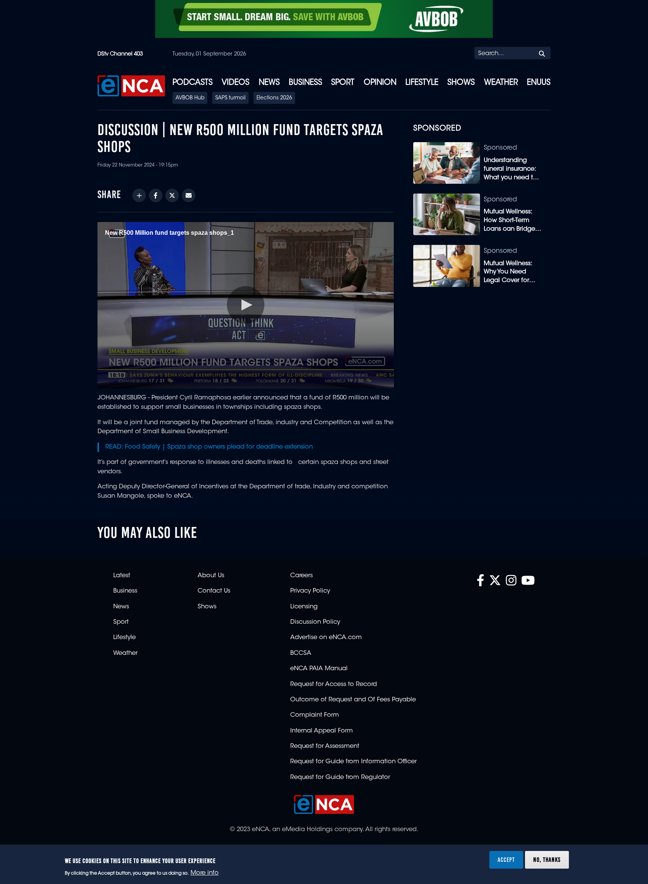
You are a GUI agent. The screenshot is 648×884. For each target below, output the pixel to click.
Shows (461, 83)
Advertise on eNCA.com (326, 638)
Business (305, 83)
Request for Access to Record (333, 684)
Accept (506, 859)
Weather (501, 83)
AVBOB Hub (190, 98)
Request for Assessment (324, 746)
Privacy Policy (310, 591)
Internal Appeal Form (321, 731)
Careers (301, 576)
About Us (211, 576)
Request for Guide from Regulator (340, 777)
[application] (245, 305)
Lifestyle (421, 83)
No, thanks (547, 859)
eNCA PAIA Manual (319, 669)
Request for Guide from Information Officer (353, 762)
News (269, 83)
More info (204, 873)
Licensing (304, 607)
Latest (121, 576)
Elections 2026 (274, 98)
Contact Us (214, 591)
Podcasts (192, 83)
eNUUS (538, 83)
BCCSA (300, 653)
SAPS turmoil (230, 98)
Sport (342, 83)
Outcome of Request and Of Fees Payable (353, 700)
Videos (235, 83)
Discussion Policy (315, 622)
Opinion (380, 83)
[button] (245, 305)
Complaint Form (314, 715)
